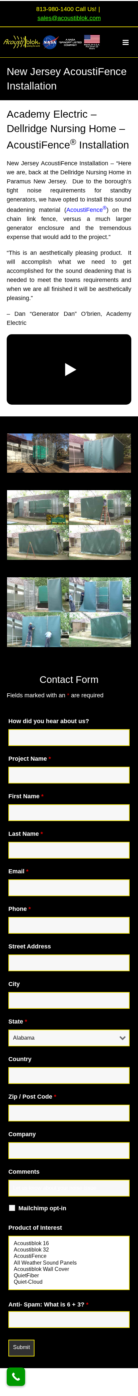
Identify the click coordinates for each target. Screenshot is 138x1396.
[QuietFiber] (69, 1276)
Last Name (25, 833)
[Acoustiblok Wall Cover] (69, 1269)
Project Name (29, 758)
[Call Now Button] (16, 1377)
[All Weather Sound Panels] (69, 1263)
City (14, 984)
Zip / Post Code (32, 1096)
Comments (24, 1171)
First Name (26, 796)
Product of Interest (35, 1227)
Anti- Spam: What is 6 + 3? (48, 1304)
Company (22, 1134)
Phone (19, 909)
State (17, 1021)
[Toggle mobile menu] (129, 42)
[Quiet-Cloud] (69, 1282)
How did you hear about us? (48, 721)
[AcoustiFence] (69, 1256)
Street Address (29, 946)
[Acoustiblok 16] (69, 1243)
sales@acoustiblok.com (69, 18)
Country (19, 1059)
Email (18, 871)
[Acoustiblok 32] (69, 1250)
